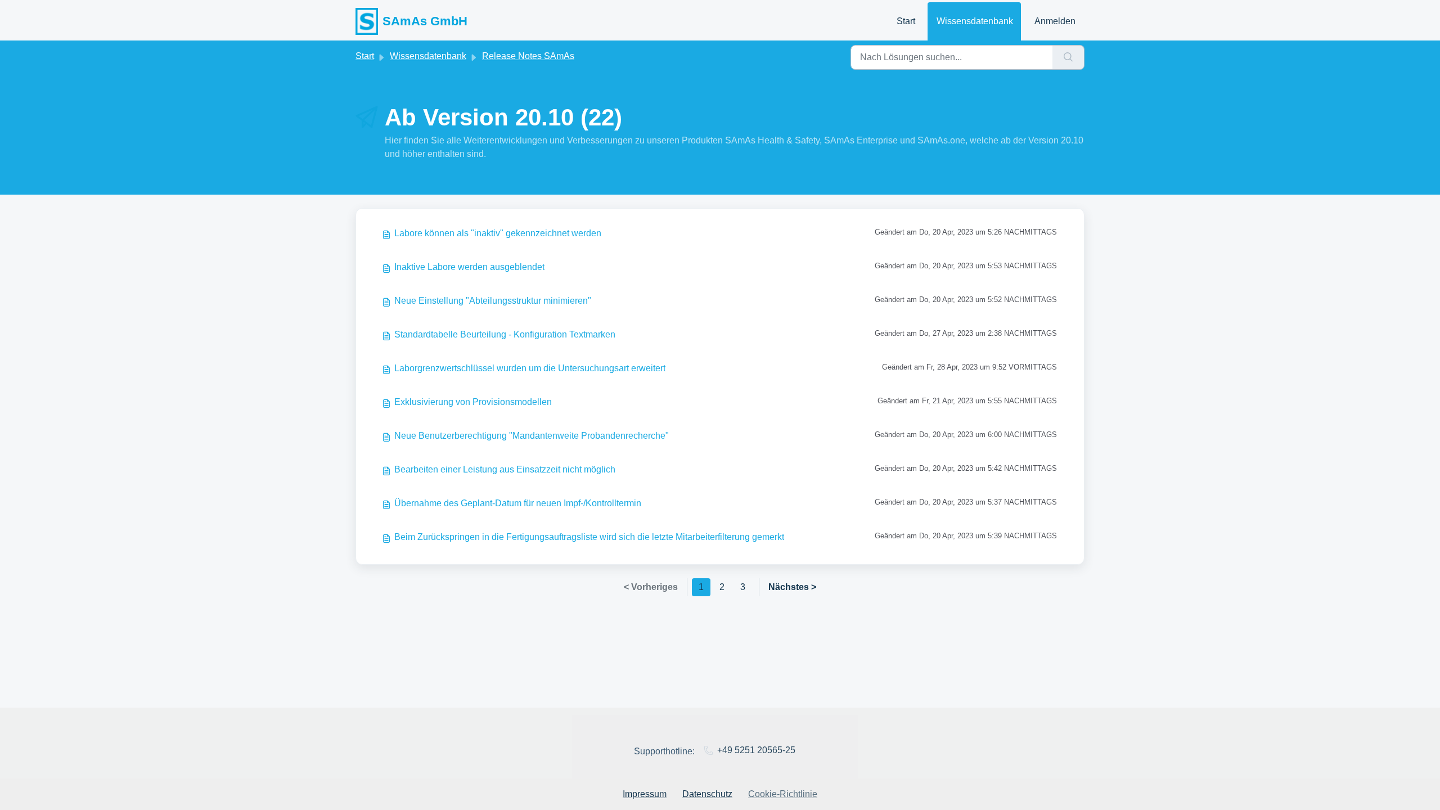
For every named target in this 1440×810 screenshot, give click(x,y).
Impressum (645, 794)
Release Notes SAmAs (528, 56)
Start (906, 21)
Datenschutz (707, 794)
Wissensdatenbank (975, 21)
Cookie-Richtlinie (782, 794)
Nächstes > (792, 587)
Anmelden (1055, 21)
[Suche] (1068, 57)
